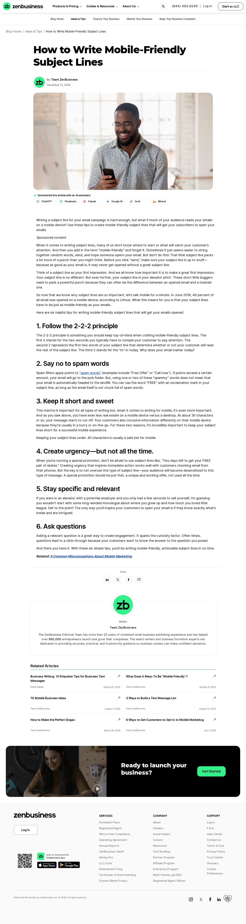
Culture (158, 840)
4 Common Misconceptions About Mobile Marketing (91, 556)
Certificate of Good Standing (117, 875)
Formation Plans (109, 822)
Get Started (211, 771)
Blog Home (57, 19)
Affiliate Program (164, 863)
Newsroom (160, 845)
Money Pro (106, 857)
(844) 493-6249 (185, 6)
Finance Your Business (106, 19)
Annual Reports (109, 845)
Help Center (215, 834)
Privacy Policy (216, 851)
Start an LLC (230, 6)
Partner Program (164, 857)
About (157, 822)
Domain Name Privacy (113, 881)
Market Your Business (139, 19)
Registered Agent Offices (169, 881)
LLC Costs (105, 863)
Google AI (117, 201)
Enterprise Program (165, 869)
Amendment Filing (111, 869)
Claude (92, 201)
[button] (97, 789)
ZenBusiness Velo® (111, 851)
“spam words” (90, 373)
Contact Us (214, 840)
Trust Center (215, 857)
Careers (158, 828)
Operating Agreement (113, 840)
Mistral (162, 201)
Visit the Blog (161, 851)
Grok (137, 201)
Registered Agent (110, 828)
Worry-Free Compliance (114, 834)
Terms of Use (215, 845)
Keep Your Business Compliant (177, 19)
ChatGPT (47, 201)
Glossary (212, 863)
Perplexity (70, 201)
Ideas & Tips (33, 31)
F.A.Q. (210, 828)
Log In (25, 830)
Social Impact (161, 834)
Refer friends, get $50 (167, 875)
